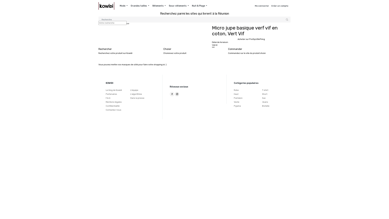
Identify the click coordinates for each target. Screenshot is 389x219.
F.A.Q (108, 98)
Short (264, 94)
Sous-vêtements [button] (178, 6)
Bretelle (265, 106)
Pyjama (237, 106)
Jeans (265, 102)
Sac (264, 98)
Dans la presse (137, 98)
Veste (236, 102)
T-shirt (265, 90)
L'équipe (134, 90)
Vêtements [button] (158, 6)
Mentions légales (114, 102)
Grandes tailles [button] (139, 6)
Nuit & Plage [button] (198, 6)
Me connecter (262, 6)
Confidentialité (113, 106)
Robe (236, 90)
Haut (236, 94)
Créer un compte (279, 6)
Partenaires (111, 94)
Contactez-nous (113, 110)
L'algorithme (136, 94)
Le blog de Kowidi (114, 90)
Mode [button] (123, 6)
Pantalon (238, 98)
